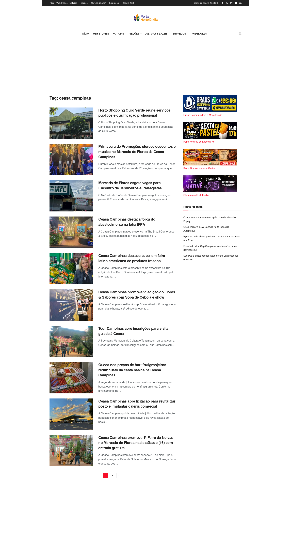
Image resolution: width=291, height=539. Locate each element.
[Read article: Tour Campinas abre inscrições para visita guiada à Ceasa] (71, 341)
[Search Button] (240, 33)
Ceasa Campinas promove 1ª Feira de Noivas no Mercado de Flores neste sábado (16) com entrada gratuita (135, 443)
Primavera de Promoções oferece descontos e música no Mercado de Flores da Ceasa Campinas (137, 151)
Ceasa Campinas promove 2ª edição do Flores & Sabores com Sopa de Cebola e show (136, 294)
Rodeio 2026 (128, 2)
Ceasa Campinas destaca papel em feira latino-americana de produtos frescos (131, 258)
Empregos (114, 2)
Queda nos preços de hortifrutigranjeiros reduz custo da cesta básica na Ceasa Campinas (132, 370)
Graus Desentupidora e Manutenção (202, 115)
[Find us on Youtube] (236, 3)
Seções (84, 2)
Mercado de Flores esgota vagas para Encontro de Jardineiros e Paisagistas (130, 185)
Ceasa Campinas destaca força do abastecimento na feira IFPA (126, 221)
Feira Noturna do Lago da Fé (199, 141)
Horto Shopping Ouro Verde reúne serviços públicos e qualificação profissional (134, 112)
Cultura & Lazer (98, 2)
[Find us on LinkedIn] (240, 3)
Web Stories (62, 2)
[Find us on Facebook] (222, 3)
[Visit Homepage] (145, 17)
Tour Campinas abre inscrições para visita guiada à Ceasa (133, 331)
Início (52, 2)
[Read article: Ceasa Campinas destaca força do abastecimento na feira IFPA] (71, 232)
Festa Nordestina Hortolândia (199, 168)
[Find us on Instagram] (231, 3)
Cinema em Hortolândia (196, 195)
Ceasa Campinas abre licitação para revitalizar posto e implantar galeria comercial (136, 403)
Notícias (73, 2)
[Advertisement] (145, 66)
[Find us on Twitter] (227, 3)
